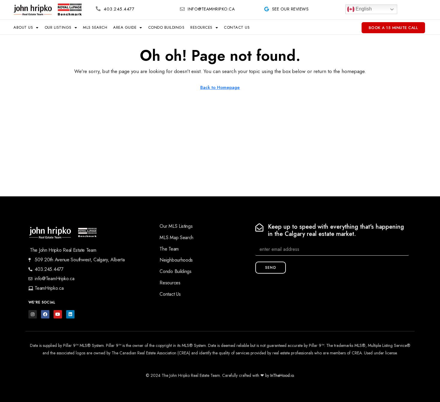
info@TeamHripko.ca (211, 9)
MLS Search (95, 27)
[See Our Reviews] (266, 9)
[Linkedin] (70, 314)
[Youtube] (58, 314)
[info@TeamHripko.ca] (182, 9)
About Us (23, 27)
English (363, 8)
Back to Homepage (220, 87)
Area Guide (124, 27)
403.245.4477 (119, 9)
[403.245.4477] (98, 8)
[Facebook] (45, 314)
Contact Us (237, 27)
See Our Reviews (290, 9)
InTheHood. (280, 375)
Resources (201, 27)
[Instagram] (32, 314)
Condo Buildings (166, 27)
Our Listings (58, 27)
